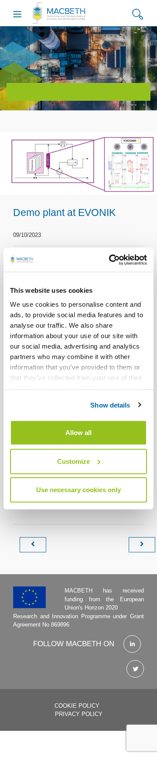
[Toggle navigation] (17, 14)
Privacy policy (78, 714)
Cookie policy (77, 705)
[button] (137, 14)
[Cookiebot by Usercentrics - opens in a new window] (111, 259)
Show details (110, 404)
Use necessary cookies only (78, 489)
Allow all (78, 432)
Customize (73, 461)
